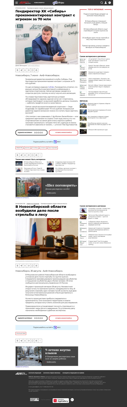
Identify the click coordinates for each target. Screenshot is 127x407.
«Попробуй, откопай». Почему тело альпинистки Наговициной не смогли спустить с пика (99, 210)
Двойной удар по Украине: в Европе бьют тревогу (99, 104)
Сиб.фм (51, 87)
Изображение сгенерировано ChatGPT (27, 261)
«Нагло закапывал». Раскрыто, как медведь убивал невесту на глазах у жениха (99, 80)
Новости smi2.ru (22, 198)
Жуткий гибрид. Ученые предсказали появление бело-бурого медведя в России (99, 86)
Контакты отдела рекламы (51, 373)
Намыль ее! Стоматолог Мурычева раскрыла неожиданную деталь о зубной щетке (99, 229)
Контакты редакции (35, 373)
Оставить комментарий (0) (63, 132)
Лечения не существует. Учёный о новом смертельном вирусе (98, 72)
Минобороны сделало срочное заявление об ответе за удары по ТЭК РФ (99, 124)
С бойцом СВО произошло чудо (98, 129)
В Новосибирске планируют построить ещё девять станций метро (95, 22)
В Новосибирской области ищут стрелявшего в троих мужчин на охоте (96, 30)
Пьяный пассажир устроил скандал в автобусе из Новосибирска (95, 46)
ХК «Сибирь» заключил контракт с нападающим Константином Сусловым (65, 170)
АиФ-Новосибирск (33, 65)
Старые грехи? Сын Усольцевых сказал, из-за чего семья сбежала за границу (99, 243)
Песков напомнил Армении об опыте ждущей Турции (99, 110)
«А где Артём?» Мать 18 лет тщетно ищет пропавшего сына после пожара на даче (99, 60)
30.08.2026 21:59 (20, 203)
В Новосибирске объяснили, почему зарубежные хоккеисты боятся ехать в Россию (33, 163)
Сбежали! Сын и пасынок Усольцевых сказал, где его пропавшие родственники (100, 236)
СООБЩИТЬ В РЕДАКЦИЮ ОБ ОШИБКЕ (73, 373)
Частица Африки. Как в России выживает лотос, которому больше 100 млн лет (99, 93)
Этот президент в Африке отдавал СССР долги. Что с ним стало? (98, 117)
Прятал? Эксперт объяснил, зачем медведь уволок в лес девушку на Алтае (98, 67)
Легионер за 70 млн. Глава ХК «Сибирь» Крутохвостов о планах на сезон (34, 170)
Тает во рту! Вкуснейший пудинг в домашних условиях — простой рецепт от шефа (98, 216)
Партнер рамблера (45, 399)
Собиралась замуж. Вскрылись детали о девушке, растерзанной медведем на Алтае (98, 223)
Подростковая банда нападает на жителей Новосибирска (96, 15)
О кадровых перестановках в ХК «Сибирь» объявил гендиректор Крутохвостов (65, 163)
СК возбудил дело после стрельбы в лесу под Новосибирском (95, 38)
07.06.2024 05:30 (20, 8)
